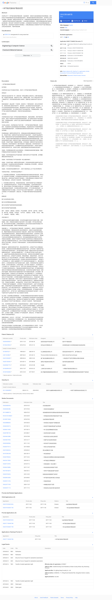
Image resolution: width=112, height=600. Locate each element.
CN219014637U (7, 470)
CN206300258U (7, 409)
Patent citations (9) (67, 71)
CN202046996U (7, 443)
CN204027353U (7, 439)
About (36, 597)
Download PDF (66, 20)
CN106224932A (7, 345)
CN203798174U (7, 433)
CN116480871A (7, 412)
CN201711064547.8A (8, 523)
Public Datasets (54, 597)
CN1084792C (6, 351)
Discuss (83, 75)
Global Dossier (77, 75)
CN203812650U (7, 477)
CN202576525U (7, 474)
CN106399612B (7, 368)
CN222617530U (7, 460)
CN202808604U (7, 422)
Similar (85, 20)
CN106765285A (7, 372)
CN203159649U (7, 361)
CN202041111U (7, 488)
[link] (15, 34)
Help (76, 597)
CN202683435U (7, 405)
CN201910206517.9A (8, 507)
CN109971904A (7, 419)
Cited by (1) (75, 71)
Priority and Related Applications (74, 73)
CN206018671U (7, 426)
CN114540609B (7, 390)
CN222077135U (7, 484)
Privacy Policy (69, 597)
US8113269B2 (6, 355)
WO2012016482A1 (7, 415)
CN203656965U (7, 341)
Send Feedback (44, 597)
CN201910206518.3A (8, 504)
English (71, 25)
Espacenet (70, 75)
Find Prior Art (76, 20)
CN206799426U (7, 457)
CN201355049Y (7, 358)
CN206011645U (7, 429)
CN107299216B (7, 453)
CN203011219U (7, 481)
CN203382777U (7, 365)
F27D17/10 (7, 34)
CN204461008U (7, 436)
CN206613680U (7, 467)
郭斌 (66, 27)
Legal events (82, 71)
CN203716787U (7, 464)
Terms (62, 597)
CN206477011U (7, 446)
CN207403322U (7, 450)
